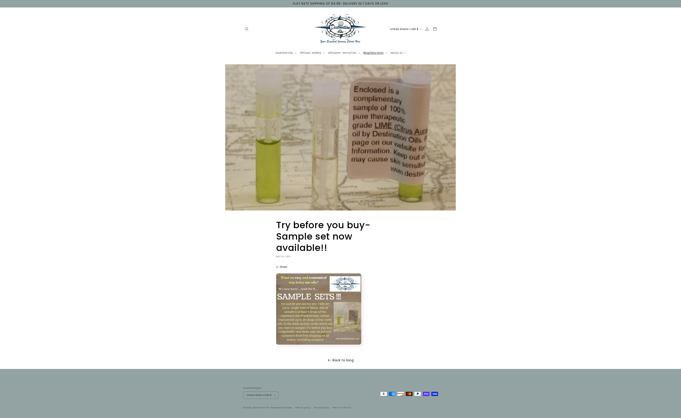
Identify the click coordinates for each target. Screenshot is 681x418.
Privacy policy (321, 407)
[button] (247, 29)
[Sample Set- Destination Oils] (318, 346)
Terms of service (341, 407)
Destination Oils (261, 407)
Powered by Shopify (281, 407)
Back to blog (343, 360)
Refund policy (303, 407)
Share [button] (283, 267)
